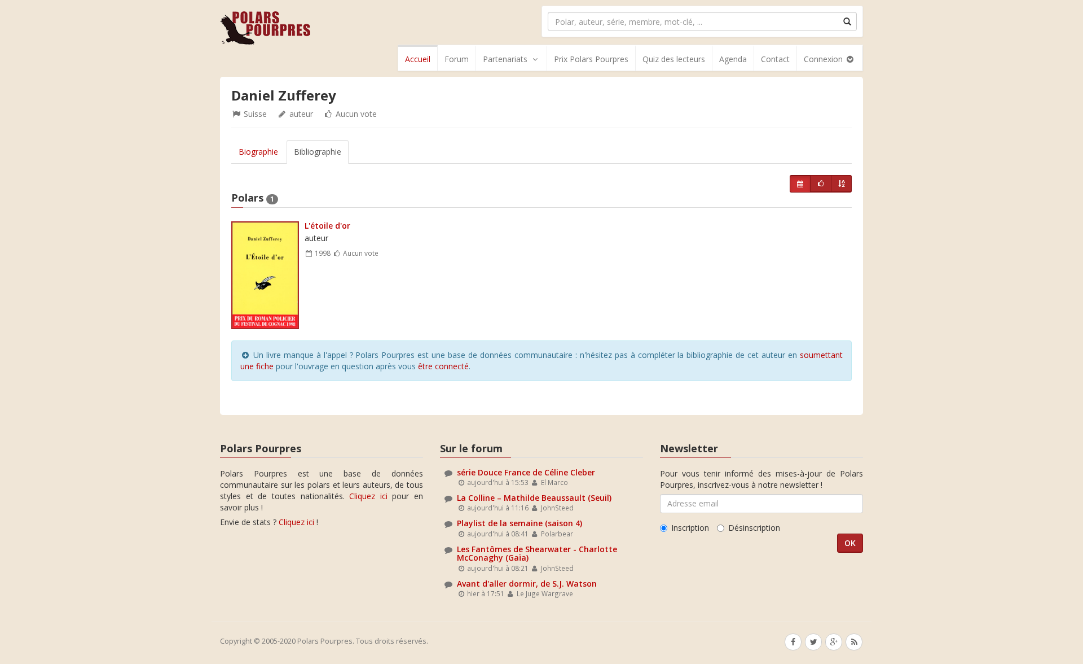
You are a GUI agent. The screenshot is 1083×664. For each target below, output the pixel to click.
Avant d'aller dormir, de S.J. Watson (527, 583)
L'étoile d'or (327, 225)
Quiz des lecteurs (673, 59)
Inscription (690, 527)
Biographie (258, 151)
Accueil (417, 59)
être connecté (443, 366)
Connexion (824, 59)
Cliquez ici (368, 496)
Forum (456, 59)
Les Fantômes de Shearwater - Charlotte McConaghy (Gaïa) (537, 553)
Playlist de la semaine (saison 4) (519, 523)
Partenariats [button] (505, 59)
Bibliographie (317, 151)
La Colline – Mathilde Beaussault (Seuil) (534, 497)
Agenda (733, 59)
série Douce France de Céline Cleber (526, 472)
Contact (775, 59)
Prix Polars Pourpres (591, 59)
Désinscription (754, 527)
